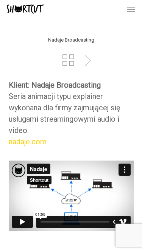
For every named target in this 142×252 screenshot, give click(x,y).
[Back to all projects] (68, 60)
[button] (131, 9)
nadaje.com (28, 141)
